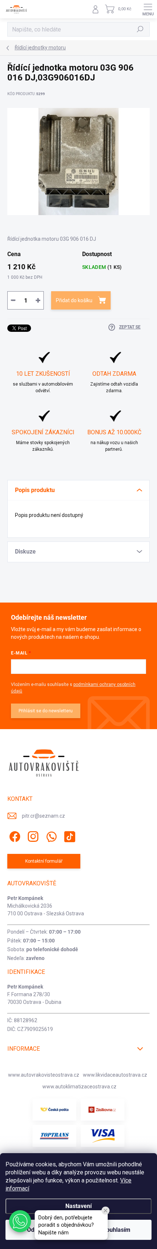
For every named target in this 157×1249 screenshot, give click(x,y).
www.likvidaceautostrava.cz (115, 1075)
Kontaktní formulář (43, 861)
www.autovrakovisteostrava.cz (43, 1075)
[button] (20, 1221)
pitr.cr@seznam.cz (43, 816)
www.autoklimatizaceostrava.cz (79, 1086)
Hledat (140, 29)
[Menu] (148, 9)
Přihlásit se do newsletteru (46, 710)
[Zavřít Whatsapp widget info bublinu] (106, 1211)
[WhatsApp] (50, 835)
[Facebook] (13, 835)
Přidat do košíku (74, 300)
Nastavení (78, 1206)
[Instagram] (32, 835)
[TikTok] (68, 835)
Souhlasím (116, 1229)
